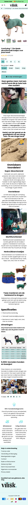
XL (19, 62)
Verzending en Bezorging (9, 454)
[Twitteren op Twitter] (11, 397)
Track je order (5, 451)
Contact (3, 459)
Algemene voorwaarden (9, 469)
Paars (17, 68)
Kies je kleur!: (7, 65)
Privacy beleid (5, 472)
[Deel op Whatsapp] (17, 397)
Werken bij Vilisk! (6, 464)
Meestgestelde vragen (8, 456)
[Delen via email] (19, 397)
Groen (4, 68)
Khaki (11, 68)
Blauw (4, 72)
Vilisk (18, 495)
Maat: (3, 59)
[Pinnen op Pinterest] (14, 397)
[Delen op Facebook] (8, 397)
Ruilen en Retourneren (8, 461)
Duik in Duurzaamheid (8, 467)
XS (3, 62)
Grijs (23, 68)
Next (25, 24)
